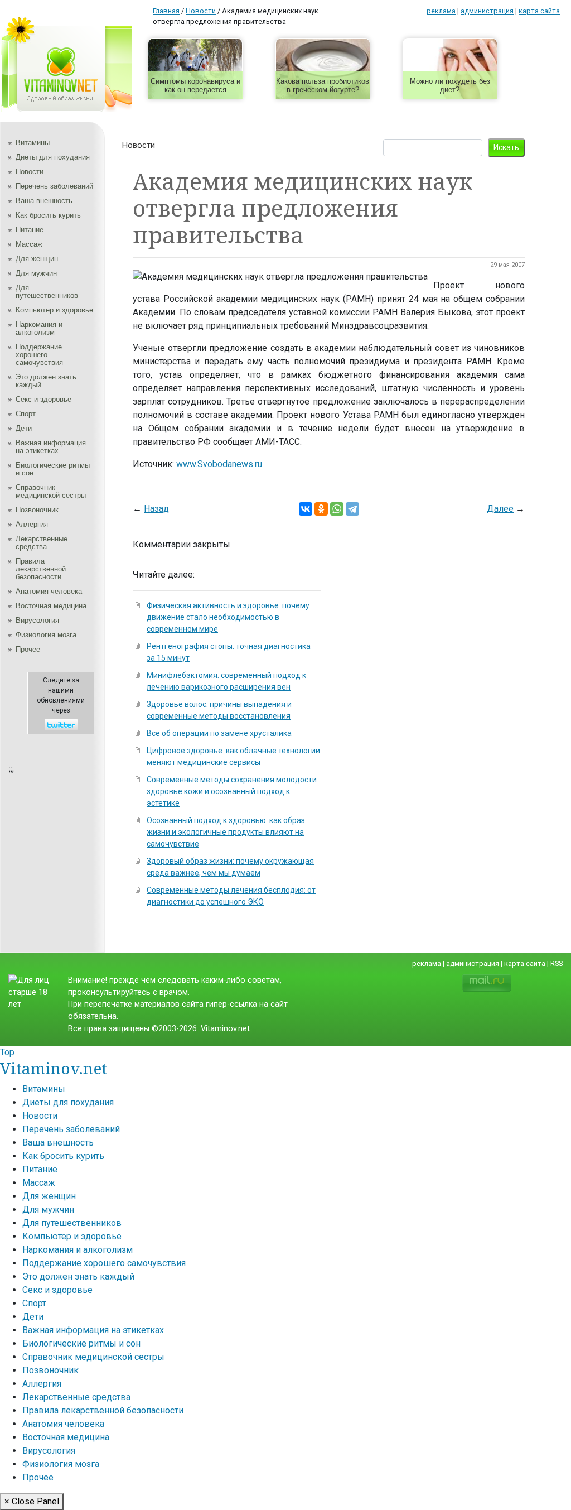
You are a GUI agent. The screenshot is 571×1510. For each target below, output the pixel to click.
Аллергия (32, 524)
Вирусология (37, 620)
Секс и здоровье (43, 399)
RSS (556, 963)
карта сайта (539, 11)
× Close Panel (31, 1501)
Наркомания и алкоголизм (39, 328)
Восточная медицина (51, 606)
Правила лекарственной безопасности (41, 569)
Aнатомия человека (49, 591)
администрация (487, 11)
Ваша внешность (44, 200)
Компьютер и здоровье (54, 310)
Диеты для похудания (53, 157)
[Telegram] (352, 509)
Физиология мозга (46, 635)
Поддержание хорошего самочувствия (39, 355)
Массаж (29, 244)
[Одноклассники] (321, 509)
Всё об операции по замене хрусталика (219, 733)
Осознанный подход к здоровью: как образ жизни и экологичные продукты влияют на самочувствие (226, 832)
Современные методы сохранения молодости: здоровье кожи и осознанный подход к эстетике (232, 791)
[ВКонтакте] (305, 509)
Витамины (33, 142)
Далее (500, 508)
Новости (29, 171)
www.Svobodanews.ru (219, 464)
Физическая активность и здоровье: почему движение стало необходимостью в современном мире (228, 617)
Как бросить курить (48, 215)
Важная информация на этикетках (51, 447)
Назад (156, 508)
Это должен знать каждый (46, 381)
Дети (24, 428)
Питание (29, 229)
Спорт (26, 414)
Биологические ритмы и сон (53, 469)
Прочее (28, 649)
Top (7, 1052)
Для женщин (37, 258)
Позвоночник (37, 510)
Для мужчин (36, 273)
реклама (441, 11)
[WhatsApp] (336, 509)
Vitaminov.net (53, 1068)
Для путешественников (47, 291)
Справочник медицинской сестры (51, 491)
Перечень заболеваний (54, 186)
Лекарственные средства (41, 543)
